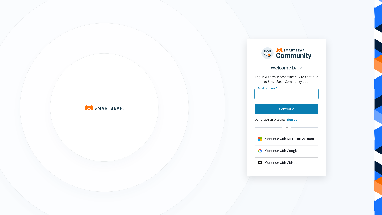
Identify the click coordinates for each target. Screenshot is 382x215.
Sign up (292, 119)
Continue (286, 108)
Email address (267, 88)
